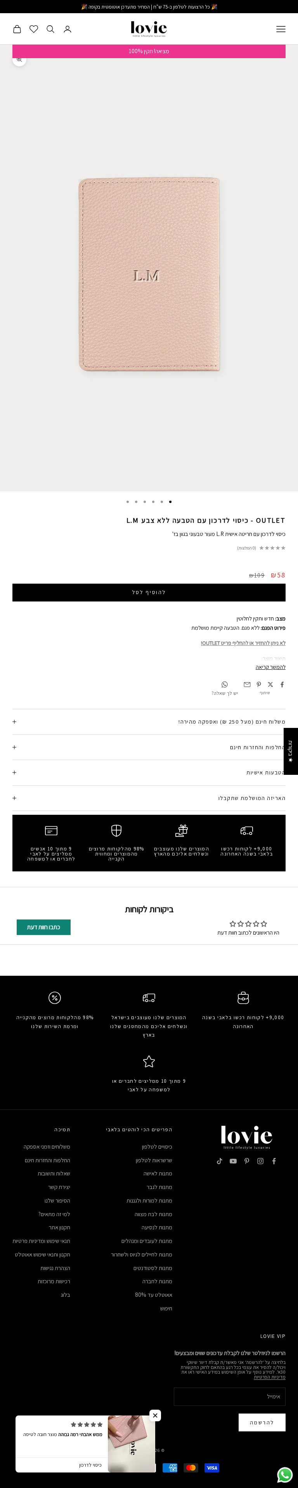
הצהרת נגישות (55, 1268)
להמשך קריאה (271, 667)
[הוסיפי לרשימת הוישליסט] (10, 11)
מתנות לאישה (158, 1173)
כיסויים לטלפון (157, 1146)
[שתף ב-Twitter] (270, 684)
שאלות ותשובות (54, 1173)
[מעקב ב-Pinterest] (247, 1161)
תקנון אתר (59, 1227)
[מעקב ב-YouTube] (233, 1161)
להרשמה (262, 1422)
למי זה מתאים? (54, 1214)
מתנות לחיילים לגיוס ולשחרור (141, 1254)
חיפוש (166, 1308)
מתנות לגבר (159, 1187)
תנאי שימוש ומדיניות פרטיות (41, 1240)
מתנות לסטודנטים (152, 1268)
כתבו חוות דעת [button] (43, 927)
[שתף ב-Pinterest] (258, 684)
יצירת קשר (59, 1187)
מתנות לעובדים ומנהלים (146, 1240)
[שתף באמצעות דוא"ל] (247, 684)
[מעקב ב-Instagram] (260, 1161)
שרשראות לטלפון (154, 1160)
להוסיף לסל (149, 592)
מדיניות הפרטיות (270, 1377)
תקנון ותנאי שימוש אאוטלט (42, 1254)
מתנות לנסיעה (157, 1227)
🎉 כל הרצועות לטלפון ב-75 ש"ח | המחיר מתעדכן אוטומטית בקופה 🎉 (149, 6)
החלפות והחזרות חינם (47, 1160)
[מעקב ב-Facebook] (274, 1161)
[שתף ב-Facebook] (282, 684)
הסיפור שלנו (57, 1200)
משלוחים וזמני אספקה (47, 1146)
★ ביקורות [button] (291, 751)
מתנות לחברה (157, 1281)
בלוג (65, 1294)
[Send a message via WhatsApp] (285, 1475)
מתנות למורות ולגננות (149, 1200)
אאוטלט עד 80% (153, 1294)
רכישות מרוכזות (54, 1281)
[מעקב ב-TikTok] (220, 1161)
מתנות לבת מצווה (153, 1214)
